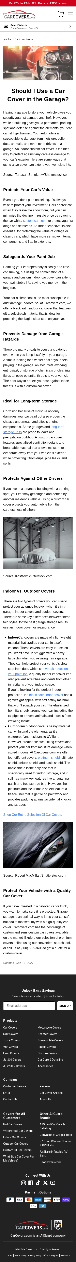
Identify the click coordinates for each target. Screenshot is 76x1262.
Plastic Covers (47, 1046)
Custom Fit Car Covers (17, 1150)
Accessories (45, 1066)
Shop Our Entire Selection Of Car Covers (32, 814)
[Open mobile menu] (70, 14)
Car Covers (10, 1027)
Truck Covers (11, 1040)
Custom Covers (47, 1053)
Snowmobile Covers (50, 1040)
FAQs (6, 1092)
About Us (45, 1099)
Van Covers (10, 1046)
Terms (10, 1256)
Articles (7, 39)
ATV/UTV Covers (14, 1066)
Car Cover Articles (51, 1092)
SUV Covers (10, 1034)
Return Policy (20, 1256)
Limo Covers (11, 1053)
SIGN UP (65, 1005)
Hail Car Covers (12, 1124)
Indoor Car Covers (14, 1137)
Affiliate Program (51, 1256)
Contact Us (10, 1099)
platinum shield (49, 757)
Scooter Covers (47, 1034)
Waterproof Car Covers (18, 1130)
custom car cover (35, 220)
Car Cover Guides (24, 39)
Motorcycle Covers (49, 1027)
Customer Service (14, 1086)
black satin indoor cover (46, 695)
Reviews (45, 1086)
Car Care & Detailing (50, 1059)
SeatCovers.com (50, 1162)
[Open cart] (61, 14)
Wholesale (65, 1256)
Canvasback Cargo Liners (56, 1134)
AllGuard (46, 1235)
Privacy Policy (34, 1256)
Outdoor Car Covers (15, 1143)
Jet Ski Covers (12, 1059)
